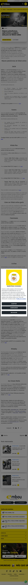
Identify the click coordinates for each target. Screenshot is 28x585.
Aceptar (14, 303)
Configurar (14, 307)
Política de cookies (21, 298)
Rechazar (14, 312)
